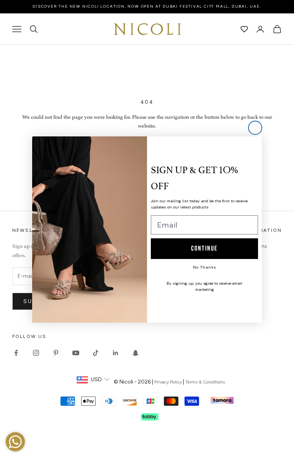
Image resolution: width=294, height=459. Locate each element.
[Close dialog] (255, 127)
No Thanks (204, 267)
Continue (204, 248)
